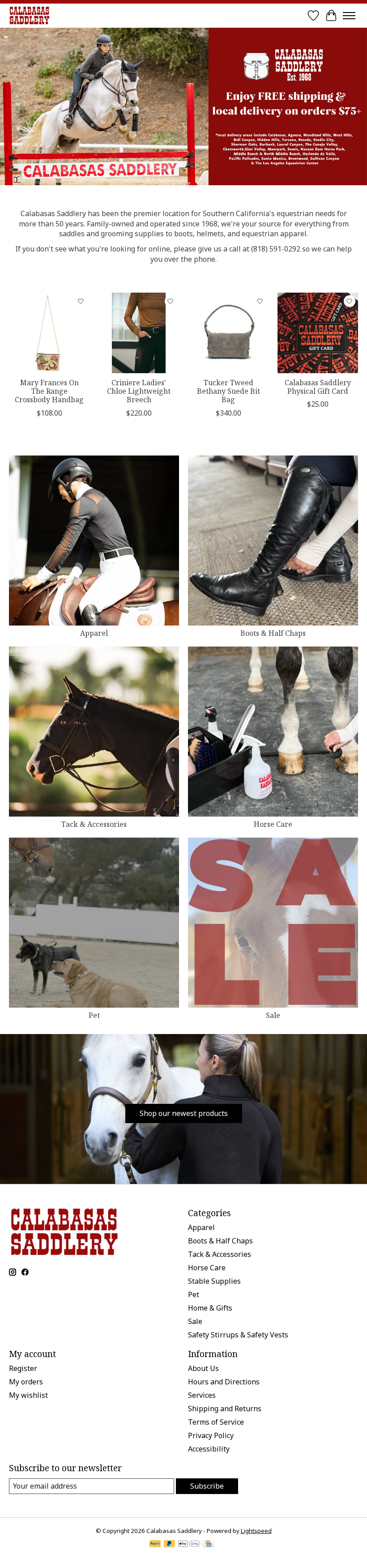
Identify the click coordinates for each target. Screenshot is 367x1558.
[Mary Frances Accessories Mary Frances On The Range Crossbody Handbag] (49, 333)
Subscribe (207, 1486)
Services (202, 1395)
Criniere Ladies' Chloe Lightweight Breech (139, 391)
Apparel (94, 633)
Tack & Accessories (94, 824)
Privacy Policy (211, 1435)
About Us (203, 1368)
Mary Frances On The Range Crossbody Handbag (49, 391)
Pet (94, 1015)
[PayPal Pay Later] (169, 1544)
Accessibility (209, 1449)
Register (23, 1368)
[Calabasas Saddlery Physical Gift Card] (317, 333)
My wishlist (28, 1395)
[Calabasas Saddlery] (29, 15)
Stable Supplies (214, 1281)
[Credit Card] (208, 1544)
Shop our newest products (184, 1113)
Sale (273, 1015)
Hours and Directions (224, 1382)
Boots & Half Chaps (273, 633)
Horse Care (273, 824)
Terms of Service (216, 1422)
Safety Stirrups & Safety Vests (238, 1335)
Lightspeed (256, 1531)
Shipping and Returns (224, 1408)
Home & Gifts (210, 1308)
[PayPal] (155, 1544)
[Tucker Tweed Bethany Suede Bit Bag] (228, 333)
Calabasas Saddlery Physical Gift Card (318, 387)
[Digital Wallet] (189, 1544)
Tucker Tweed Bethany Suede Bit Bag (228, 391)
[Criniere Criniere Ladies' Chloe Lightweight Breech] (138, 333)
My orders (26, 1382)
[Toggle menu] (349, 16)
